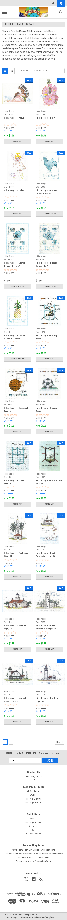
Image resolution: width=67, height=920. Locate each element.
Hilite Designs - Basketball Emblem (16, 409)
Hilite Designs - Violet (14, 190)
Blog (34, 830)
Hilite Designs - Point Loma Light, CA (16, 554)
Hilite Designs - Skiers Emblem (14, 482)
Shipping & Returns (33, 802)
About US (33, 819)
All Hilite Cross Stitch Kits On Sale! (33, 857)
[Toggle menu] (4, 12)
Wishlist (33, 795)
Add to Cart (17, 141)
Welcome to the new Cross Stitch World (33, 861)
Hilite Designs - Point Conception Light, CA (45, 554)
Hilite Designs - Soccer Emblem (46, 409)
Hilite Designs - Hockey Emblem (46, 337)
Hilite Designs (9, 111)
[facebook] (34, 879)
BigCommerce (20, 917)
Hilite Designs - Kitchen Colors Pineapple (14, 337)
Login (28, 799)
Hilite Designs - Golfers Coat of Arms (49, 482)
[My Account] (53, 3)
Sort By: (24, 70)
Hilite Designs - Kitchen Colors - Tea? (46, 264)
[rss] (41, 879)
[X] (26, 879)
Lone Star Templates (45, 917)
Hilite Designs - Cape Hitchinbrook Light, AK (46, 627)
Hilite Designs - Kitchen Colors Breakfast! (46, 192)
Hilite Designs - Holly (45, 118)
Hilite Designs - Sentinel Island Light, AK (15, 700)
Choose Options (49, 214)
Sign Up (37, 799)
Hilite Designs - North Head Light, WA (48, 700)
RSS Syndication (33, 834)
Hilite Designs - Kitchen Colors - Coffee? (14, 264)
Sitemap (33, 914)
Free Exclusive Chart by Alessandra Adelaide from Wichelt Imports (33, 854)
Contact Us (33, 826)
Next (58, 742)
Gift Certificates (33, 791)
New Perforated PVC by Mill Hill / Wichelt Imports (33, 850)
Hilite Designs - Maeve (14, 118)
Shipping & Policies (33, 822)
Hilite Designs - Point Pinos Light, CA (16, 627)
